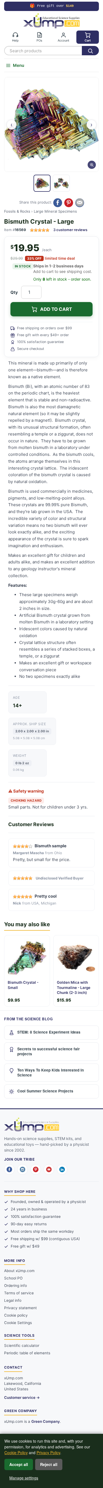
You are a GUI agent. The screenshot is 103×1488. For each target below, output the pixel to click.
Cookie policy (16, 1315)
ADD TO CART (56, 309)
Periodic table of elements (27, 1353)
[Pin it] (68, 202)
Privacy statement (20, 1308)
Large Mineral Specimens (55, 211)
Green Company (45, 1421)
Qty (14, 292)
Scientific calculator (21, 1345)
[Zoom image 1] (51, 124)
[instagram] (22, 1169)
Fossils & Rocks (17, 211)
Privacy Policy (48, 1452)
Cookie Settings (18, 1322)
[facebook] (9, 1169)
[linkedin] (62, 1169)
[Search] (90, 50)
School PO (13, 1278)
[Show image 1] (42, 183)
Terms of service (19, 1293)
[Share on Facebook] (57, 202)
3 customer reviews (70, 230)
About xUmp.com (19, 1270)
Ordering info (15, 1285)
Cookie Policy (16, 1452)
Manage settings (23, 1478)
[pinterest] (35, 1169)
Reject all (48, 1464)
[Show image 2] (61, 183)
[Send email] (79, 202)
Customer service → (22, 1397)
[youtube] (49, 1169)
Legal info (12, 1300)
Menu (18, 65)
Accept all (18, 1464)
